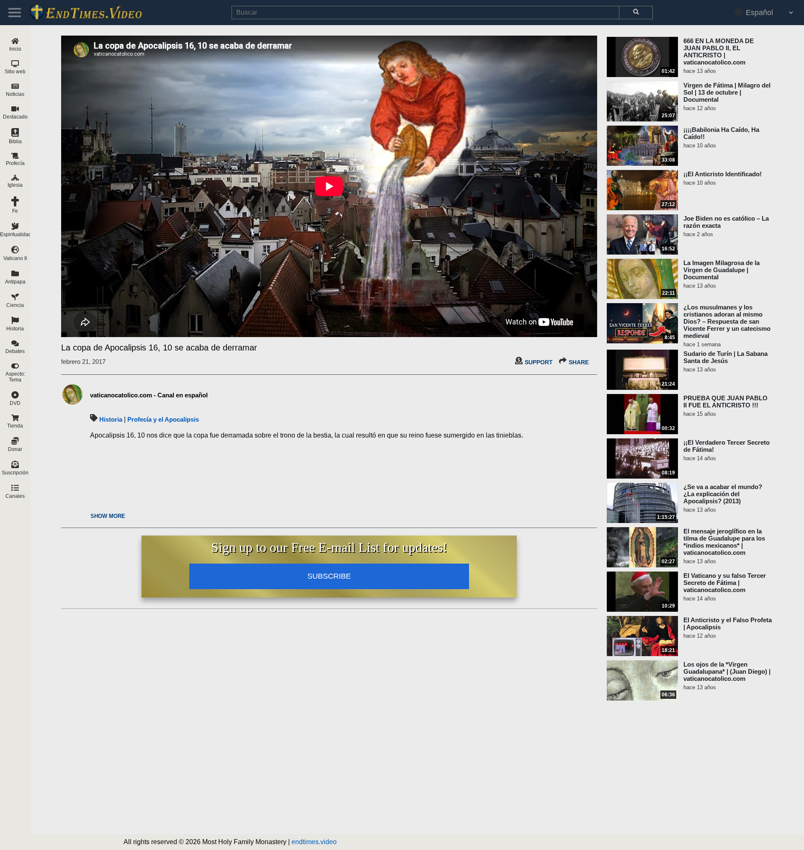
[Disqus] (329, 717)
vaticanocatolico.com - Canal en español (149, 395)
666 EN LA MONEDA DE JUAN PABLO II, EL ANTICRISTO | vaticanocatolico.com (718, 51)
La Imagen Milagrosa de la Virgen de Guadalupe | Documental (721, 270)
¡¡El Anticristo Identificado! (722, 174)
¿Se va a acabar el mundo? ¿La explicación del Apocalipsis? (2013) (722, 494)
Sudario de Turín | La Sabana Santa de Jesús (725, 357)
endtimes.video (314, 841)
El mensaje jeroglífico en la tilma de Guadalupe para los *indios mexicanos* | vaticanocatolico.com (724, 542)
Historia (110, 419)
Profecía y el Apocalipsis (163, 419)
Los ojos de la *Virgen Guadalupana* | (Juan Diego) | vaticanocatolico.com (726, 671)
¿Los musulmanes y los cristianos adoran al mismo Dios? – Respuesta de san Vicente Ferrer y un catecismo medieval (726, 321)
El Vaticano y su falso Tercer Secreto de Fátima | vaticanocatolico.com (724, 582)
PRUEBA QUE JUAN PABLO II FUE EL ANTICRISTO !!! (725, 401)
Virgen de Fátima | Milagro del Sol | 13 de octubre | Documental (726, 92)
